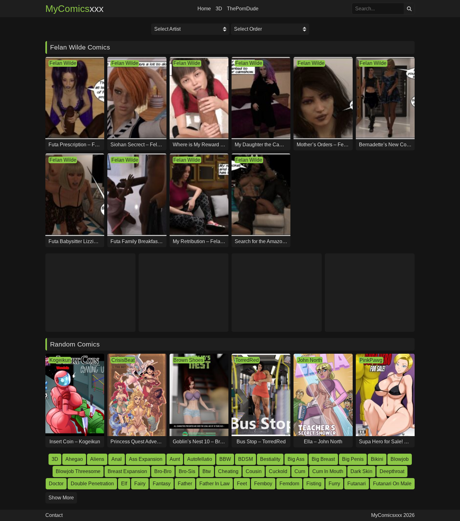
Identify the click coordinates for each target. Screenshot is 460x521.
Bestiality (270, 459)
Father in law (214, 483)
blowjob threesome (78, 471)
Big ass (296, 459)
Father (185, 483)
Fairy (140, 483)
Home (204, 8)
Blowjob (400, 459)
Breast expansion (127, 471)
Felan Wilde (62, 63)
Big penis (353, 459)
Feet (242, 483)
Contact (54, 515)
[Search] (409, 8)
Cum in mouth (327, 471)
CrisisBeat (123, 360)
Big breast (323, 459)
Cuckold (278, 471)
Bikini (377, 459)
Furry (334, 483)
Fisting (313, 483)
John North (310, 360)
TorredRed (247, 360)
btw (206, 471)
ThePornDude (242, 8)
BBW (225, 459)
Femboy (263, 483)
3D (219, 8)
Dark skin (361, 471)
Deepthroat (392, 471)
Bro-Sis (187, 471)
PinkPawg (371, 360)
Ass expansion (145, 459)
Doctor (56, 483)
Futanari (356, 483)
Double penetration (92, 483)
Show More (61, 497)
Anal (116, 459)
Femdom (289, 483)
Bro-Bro (162, 471)
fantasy (162, 483)
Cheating (228, 471)
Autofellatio (199, 459)
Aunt (175, 459)
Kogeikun (60, 360)
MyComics (74, 8)
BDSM (245, 459)
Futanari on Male (392, 483)
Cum (299, 471)
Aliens (97, 459)
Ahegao (74, 459)
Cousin (254, 471)
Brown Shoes (188, 360)
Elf (124, 483)
